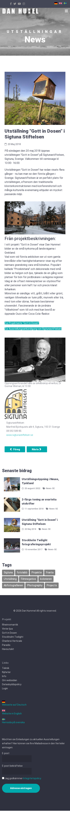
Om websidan (9, 680)
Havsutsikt (8, 649)
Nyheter (6, 672)
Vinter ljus (7, 628)
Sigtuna (8, 572)
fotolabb (22, 572)
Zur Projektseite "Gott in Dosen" (22, 323)
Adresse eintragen (21, 788)
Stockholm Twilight (12, 636)
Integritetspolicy (32, 778)
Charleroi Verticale (12, 641)
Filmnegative (28, 579)
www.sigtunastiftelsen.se (19, 435)
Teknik (5, 668)
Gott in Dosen (9, 632)
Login (5, 688)
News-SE (50, 488)
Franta (50, 572)
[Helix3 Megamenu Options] (66, 11)
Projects (52, 585)
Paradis (6, 645)
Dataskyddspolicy (11, 684)
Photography (34, 585)
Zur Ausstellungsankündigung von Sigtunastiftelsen (33, 328)
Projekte (36, 572)
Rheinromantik (10, 624)
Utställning (10, 579)
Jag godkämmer (22, 778)
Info (4, 676)
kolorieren (46, 579)
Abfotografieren (13, 585)
